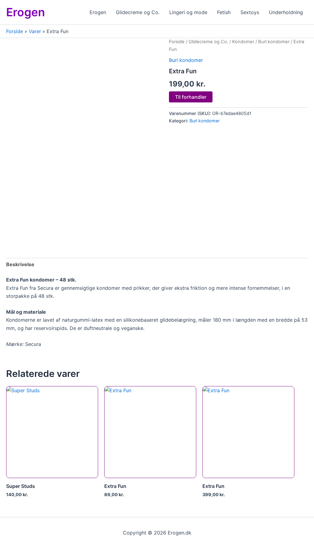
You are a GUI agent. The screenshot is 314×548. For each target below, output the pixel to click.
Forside (177, 41)
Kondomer (243, 41)
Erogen (25, 12)
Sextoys (249, 12)
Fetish (224, 12)
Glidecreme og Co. (137, 12)
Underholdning (286, 12)
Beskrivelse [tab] (20, 264)
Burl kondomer (273, 41)
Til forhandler (190, 97)
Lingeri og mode (188, 12)
